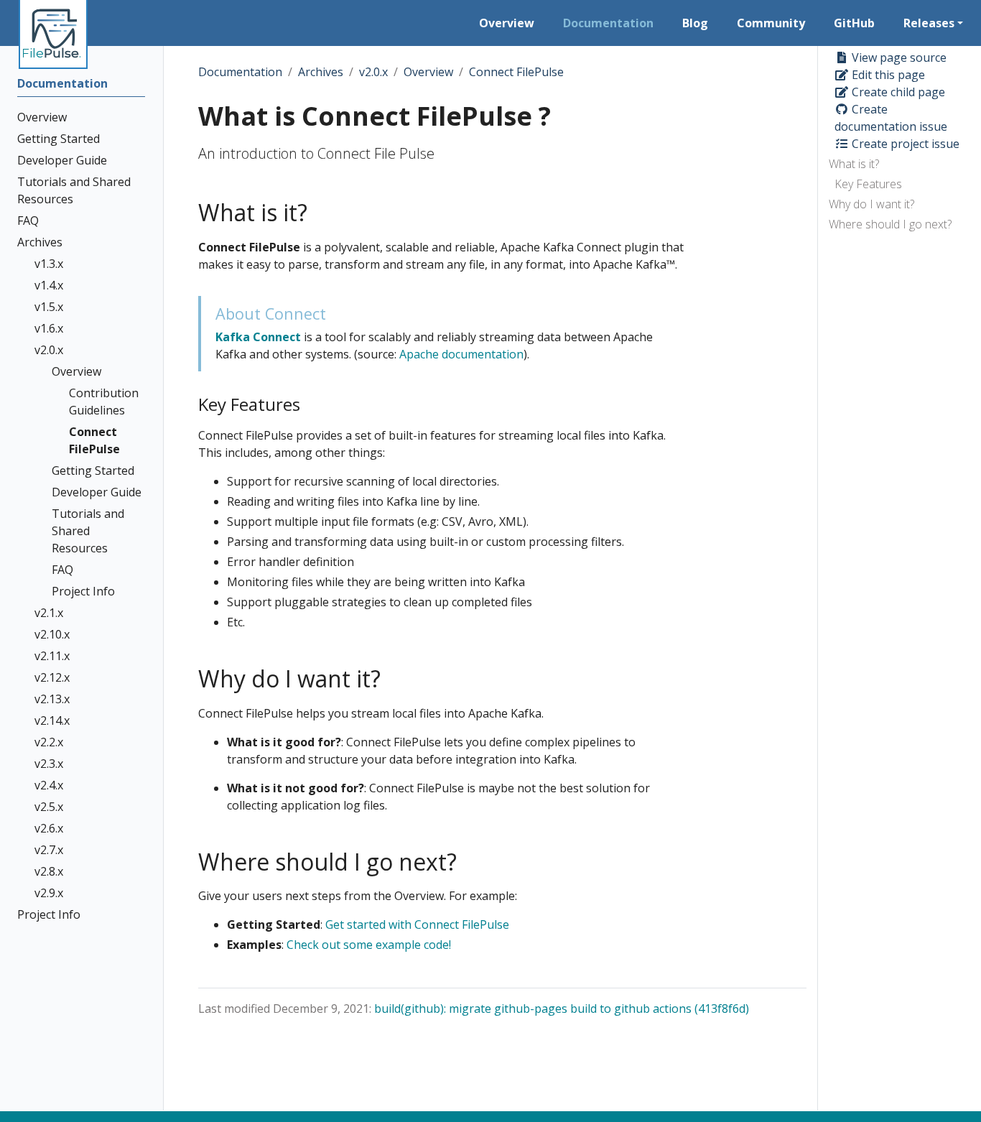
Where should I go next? (890, 224)
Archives (320, 72)
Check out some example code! (369, 944)
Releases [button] (928, 23)
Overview (428, 72)
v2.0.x (373, 72)
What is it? (854, 164)
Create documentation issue (890, 117)
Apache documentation (461, 354)
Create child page (897, 92)
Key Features (868, 184)
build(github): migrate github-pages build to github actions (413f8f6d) (561, 1008)
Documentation (240, 72)
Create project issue (904, 144)
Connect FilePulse (516, 72)
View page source (898, 57)
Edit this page (887, 75)
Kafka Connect (258, 337)
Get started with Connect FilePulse (417, 924)
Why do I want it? (871, 204)
